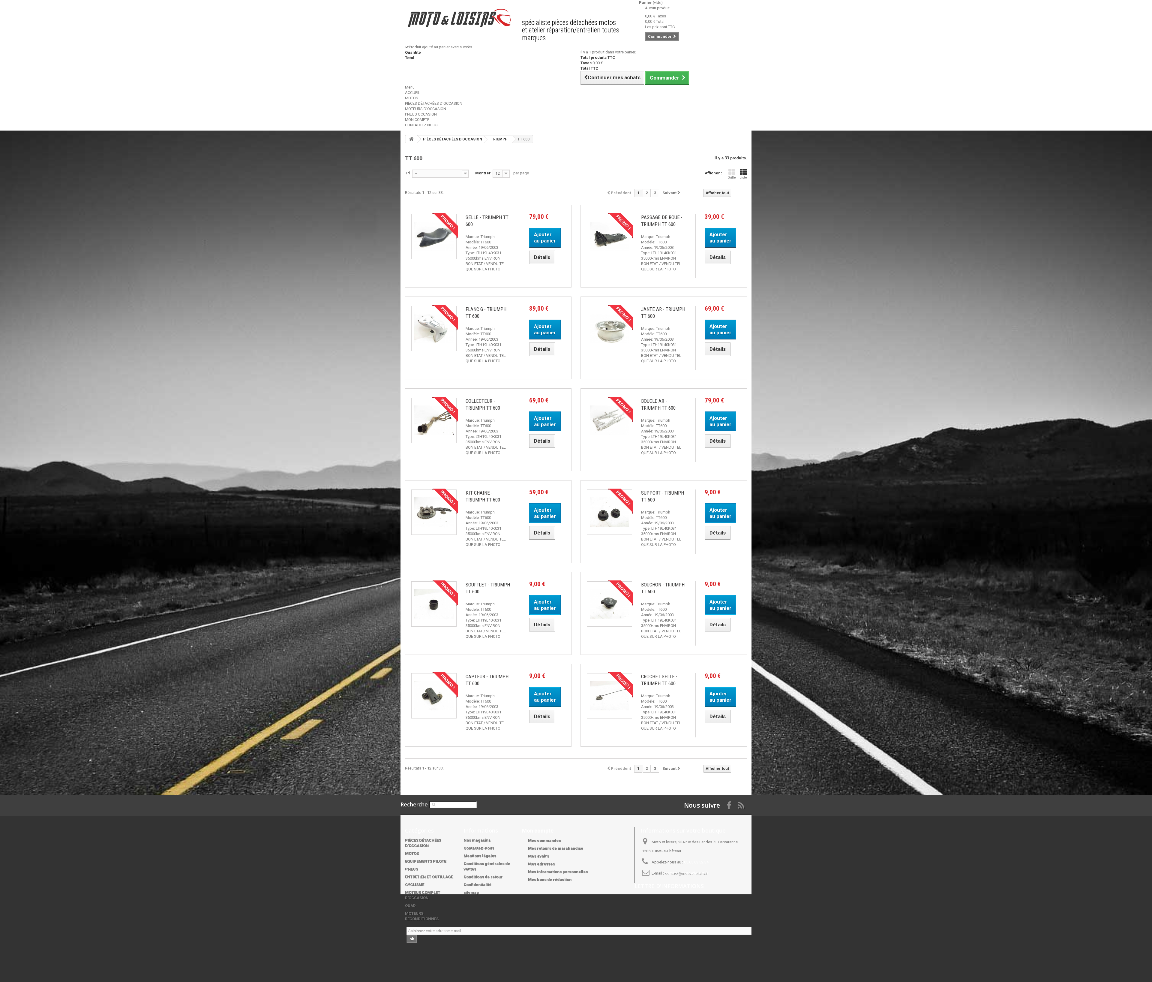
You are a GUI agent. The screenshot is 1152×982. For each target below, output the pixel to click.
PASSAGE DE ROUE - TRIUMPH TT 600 (661, 220)
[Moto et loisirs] (459, 18)
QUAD (410, 905)
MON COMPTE (417, 119)
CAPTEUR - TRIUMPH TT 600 (487, 679)
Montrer (483, 173)
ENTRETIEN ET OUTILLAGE (429, 877)
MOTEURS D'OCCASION (425, 109)
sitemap (471, 892)
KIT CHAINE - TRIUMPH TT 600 (483, 496)
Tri (407, 173)
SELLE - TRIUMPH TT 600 (487, 220)
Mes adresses (541, 864)
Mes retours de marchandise (555, 848)
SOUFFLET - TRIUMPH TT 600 (488, 588)
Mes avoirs (538, 856)
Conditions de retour (483, 877)
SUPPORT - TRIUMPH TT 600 (662, 496)
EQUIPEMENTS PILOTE (425, 861)
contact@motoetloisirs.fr (686, 873)
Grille (732, 177)
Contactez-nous (479, 848)
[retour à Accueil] (411, 139)
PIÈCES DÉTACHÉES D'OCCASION (433, 103)
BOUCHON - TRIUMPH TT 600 (663, 588)
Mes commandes (544, 840)
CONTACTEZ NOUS (421, 125)
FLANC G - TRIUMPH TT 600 (486, 312)
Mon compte (538, 830)
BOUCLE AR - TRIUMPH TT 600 (658, 404)
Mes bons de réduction (550, 879)
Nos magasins (477, 840)
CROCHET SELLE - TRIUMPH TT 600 (659, 679)
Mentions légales (480, 856)
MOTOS (411, 98)
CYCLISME (414, 884)
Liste (743, 177)
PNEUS (411, 869)
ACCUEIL (412, 92)
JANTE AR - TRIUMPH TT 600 (663, 312)
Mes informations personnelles (558, 871)
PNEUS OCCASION (421, 114)
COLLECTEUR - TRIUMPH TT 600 (483, 404)
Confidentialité (477, 884)
